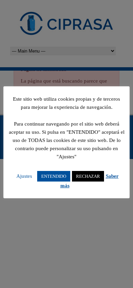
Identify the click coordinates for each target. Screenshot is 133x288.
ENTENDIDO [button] (53, 176)
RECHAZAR (88, 176)
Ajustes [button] (24, 176)
